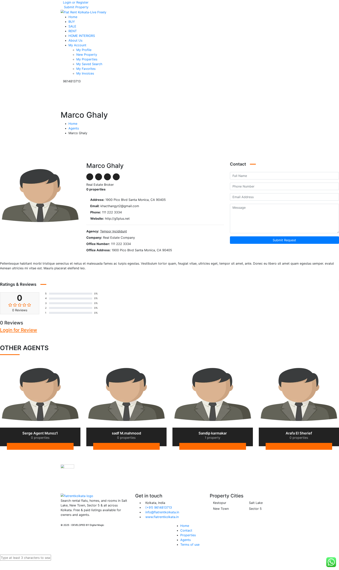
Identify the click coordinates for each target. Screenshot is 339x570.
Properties (188, 535)
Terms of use (190, 544)
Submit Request (284, 240)
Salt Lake (255, 503)
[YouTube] (68, 521)
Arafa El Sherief (299, 433)
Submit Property (75, 7)
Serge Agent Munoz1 (40, 433)
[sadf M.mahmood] (126, 394)
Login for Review (18, 330)
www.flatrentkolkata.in (162, 517)
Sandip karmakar (213, 433)
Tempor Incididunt (113, 231)
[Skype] (116, 176)
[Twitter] (98, 176)
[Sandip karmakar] (212, 394)
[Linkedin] (310, 446)
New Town (220, 509)
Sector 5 (255, 509)
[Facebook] (89, 176)
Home (72, 124)
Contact (186, 530)
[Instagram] (65, 521)
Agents (73, 128)
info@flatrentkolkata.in (162, 512)
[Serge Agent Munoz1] (40, 394)
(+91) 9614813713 (158, 507)
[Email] (107, 176)
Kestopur (219, 503)
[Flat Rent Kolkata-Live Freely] (83, 12)
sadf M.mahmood (126, 433)
